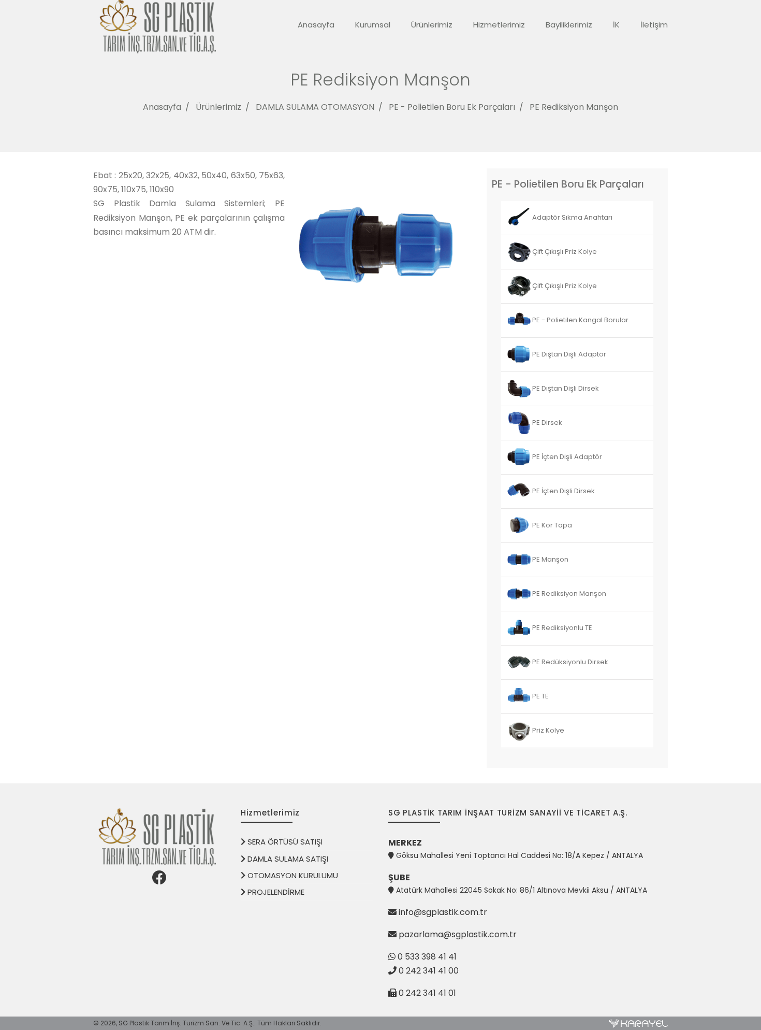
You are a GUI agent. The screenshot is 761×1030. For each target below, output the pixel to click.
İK (616, 24)
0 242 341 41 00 (429, 971)
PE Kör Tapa (551, 525)
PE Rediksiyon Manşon (574, 107)
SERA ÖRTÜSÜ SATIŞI (284, 841)
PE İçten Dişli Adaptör (566, 457)
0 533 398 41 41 (426, 957)
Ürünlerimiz (431, 24)
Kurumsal (372, 24)
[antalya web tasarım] (638, 1023)
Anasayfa (316, 24)
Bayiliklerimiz (569, 24)
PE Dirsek (546, 422)
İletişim (654, 24)
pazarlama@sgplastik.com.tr (458, 934)
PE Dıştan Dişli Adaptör (568, 354)
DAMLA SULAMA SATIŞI (286, 858)
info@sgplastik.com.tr (443, 912)
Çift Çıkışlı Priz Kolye (564, 251)
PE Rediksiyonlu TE (561, 628)
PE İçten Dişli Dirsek (563, 491)
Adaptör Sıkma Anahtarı (571, 217)
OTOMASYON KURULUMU (291, 875)
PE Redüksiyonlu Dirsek (569, 662)
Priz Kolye (547, 730)
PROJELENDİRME (274, 891)
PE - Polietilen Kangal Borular (579, 320)
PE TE (540, 696)
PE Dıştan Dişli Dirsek (565, 388)
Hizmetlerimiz (499, 24)
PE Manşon (549, 559)
